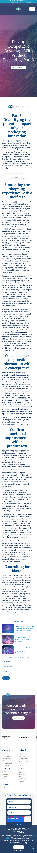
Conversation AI (6, 761)
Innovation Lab (5, 776)
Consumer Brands (23, 758)
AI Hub (20, 771)
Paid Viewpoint (5, 765)
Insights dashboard (6, 758)
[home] (18, 9)
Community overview (7, 763)
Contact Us (18, 718)
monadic (5, 591)
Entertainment (22, 760)
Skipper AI (4, 760)
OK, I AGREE (18, 847)
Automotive (22, 754)
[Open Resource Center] (33, 849)
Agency (21, 753)
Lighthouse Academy (24, 773)
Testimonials (22, 779)
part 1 (15, 202)
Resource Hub (22, 778)
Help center (21, 774)
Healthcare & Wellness (24, 761)
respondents (22, 398)
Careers (4, 778)
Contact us (21, 781)
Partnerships (5, 774)
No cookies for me (18, 850)
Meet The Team (5, 773)
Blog (20, 776)
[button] (4, 9)
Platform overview (6, 753)
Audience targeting (6, 754)
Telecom (21, 765)
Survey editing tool (6, 756)
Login (32, 9)
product (5, 294)
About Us (4, 771)
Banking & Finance (23, 756)
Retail (20, 763)
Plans (3, 787)
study (25, 209)
